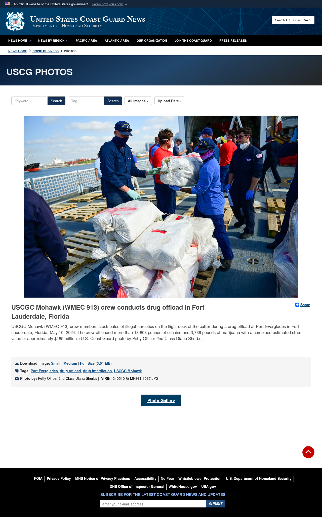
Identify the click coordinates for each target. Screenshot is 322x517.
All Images (137, 100)
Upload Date (169, 100)
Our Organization (152, 40)
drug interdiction (97, 370)
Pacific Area (86, 40)
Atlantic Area (117, 40)
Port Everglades (44, 370)
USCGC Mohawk (128, 370)
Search (56, 100)
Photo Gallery (161, 400)
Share (305, 305)
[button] (110, 4)
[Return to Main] (308, 455)
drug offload (70, 370)
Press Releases (233, 40)
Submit (215, 503)
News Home (17, 40)
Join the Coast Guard (193, 40)
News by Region (51, 40)
